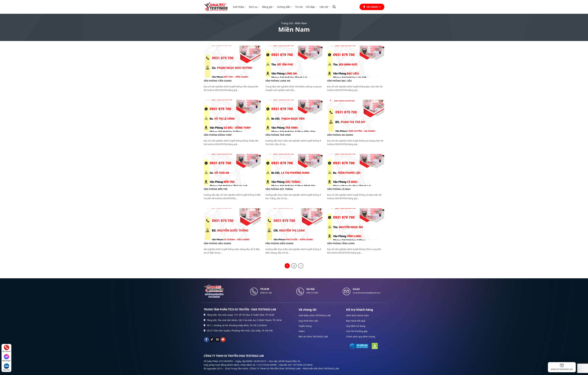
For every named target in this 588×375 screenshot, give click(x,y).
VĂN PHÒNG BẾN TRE (215, 189)
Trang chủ (287, 23)
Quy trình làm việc (308, 320)
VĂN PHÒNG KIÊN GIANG (279, 243)
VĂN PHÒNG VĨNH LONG (341, 243)
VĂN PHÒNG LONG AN (277, 80)
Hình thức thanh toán (357, 315)
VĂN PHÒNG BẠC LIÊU (339, 80)
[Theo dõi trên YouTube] (223, 339)
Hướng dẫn (283, 7)
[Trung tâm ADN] (216, 7)
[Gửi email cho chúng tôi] (217, 339)
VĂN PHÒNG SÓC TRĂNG (279, 189)
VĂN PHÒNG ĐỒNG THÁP (218, 134)
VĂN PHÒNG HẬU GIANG (217, 243)
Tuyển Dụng (305, 325)
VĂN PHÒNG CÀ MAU (339, 189)
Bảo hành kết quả (355, 320)
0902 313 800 (312, 292)
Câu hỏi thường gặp (357, 331)
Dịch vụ (253, 7)
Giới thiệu (238, 7)
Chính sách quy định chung (360, 336)
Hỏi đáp (310, 7)
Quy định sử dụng (355, 325)
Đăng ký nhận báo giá (562, 369)
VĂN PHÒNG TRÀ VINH (278, 134)
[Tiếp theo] (300, 265)
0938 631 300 (266, 292)
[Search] (334, 7)
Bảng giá (267, 7)
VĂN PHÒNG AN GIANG (340, 134)
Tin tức (299, 7)
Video (302, 331)
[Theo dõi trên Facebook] (206, 339)
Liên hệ (324, 7)
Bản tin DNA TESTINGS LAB (313, 336)
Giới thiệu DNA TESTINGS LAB (315, 315)
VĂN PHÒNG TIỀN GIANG (218, 80)
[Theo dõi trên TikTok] (212, 339)
